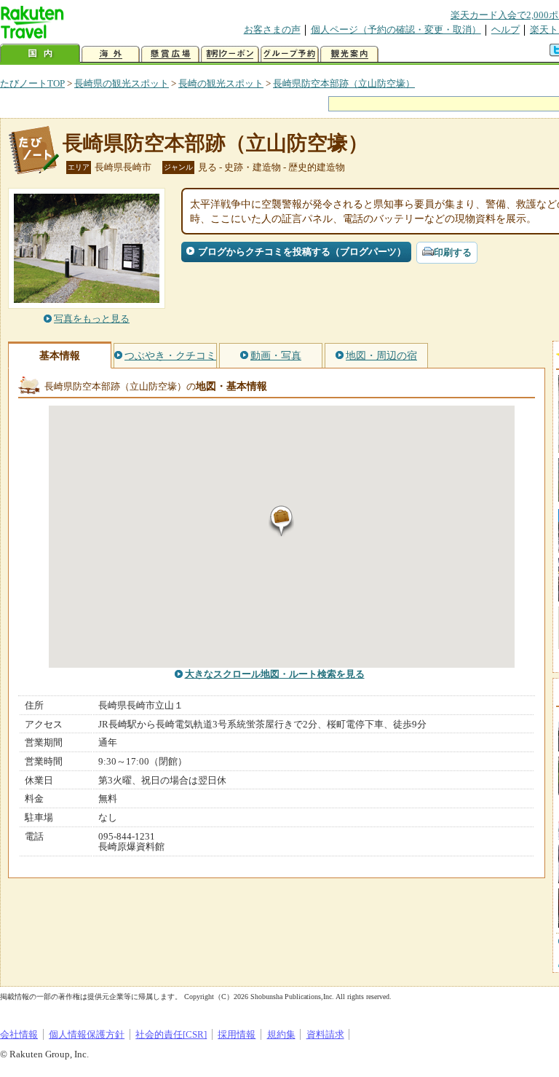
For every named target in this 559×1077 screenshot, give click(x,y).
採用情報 (236, 1034)
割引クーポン (230, 54)
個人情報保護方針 (86, 1034)
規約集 (281, 1034)
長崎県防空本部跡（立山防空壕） (344, 83)
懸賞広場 (170, 54)
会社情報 (19, 1034)
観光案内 (349, 54)
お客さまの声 (272, 29)
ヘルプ (505, 29)
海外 (111, 54)
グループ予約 (290, 54)
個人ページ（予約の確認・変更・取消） (396, 29)
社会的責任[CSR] (171, 1034)
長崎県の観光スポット (121, 83)
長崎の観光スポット (220, 83)
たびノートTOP (32, 83)
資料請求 (325, 1034)
